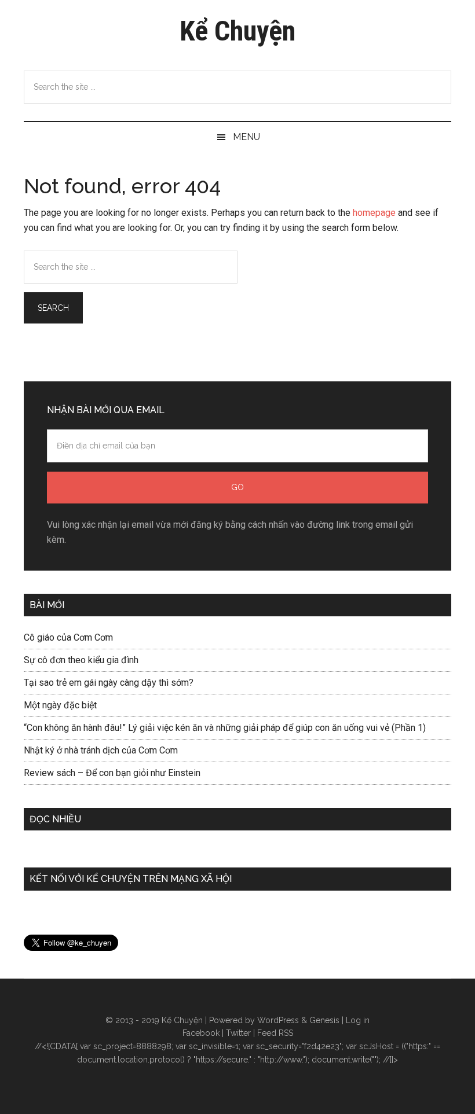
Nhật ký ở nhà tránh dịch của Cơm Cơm (101, 750)
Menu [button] (246, 136)
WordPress (278, 1020)
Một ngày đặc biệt (60, 705)
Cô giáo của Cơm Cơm (68, 637)
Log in (358, 1020)
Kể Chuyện (237, 30)
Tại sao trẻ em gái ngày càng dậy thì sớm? (108, 682)
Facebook (201, 1033)
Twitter (238, 1033)
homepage (374, 212)
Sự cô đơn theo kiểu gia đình (81, 660)
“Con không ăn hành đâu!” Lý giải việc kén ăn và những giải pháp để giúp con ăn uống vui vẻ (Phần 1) (225, 727)
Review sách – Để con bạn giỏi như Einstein (112, 772)
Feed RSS (275, 1033)
